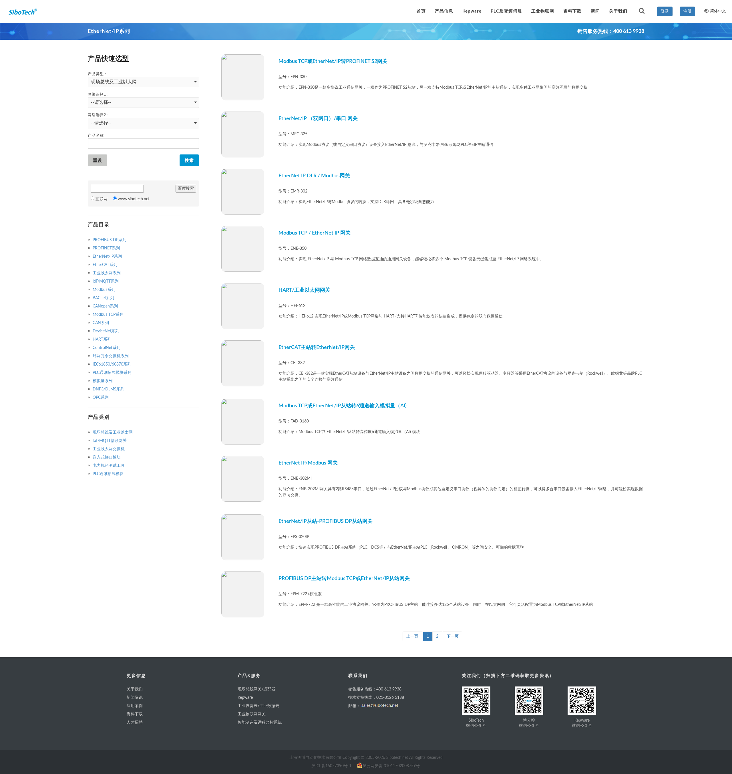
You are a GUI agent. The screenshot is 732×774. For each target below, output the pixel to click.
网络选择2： (99, 115)
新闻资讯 (135, 698)
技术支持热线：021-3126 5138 (376, 698)
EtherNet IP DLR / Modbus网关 (314, 175)
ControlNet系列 (106, 348)
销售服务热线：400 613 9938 (374, 689)
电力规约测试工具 (108, 466)
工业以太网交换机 (108, 449)
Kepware (245, 698)
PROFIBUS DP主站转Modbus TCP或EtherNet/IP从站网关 (344, 578)
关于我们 (135, 689)
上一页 (412, 636)
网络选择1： (99, 94)
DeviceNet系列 (105, 331)
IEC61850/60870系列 (111, 364)
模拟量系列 (102, 381)
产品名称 (96, 135)
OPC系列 (100, 398)
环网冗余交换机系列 (110, 356)
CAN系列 (100, 323)
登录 (665, 11)
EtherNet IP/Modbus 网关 (308, 463)
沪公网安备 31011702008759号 (391, 766)
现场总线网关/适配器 (256, 689)
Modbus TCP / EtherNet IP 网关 (315, 233)
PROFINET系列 (106, 248)
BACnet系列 (103, 298)
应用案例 (135, 706)
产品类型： (98, 74)
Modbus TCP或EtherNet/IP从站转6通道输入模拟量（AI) (343, 405)
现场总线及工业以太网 (112, 432)
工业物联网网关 (252, 714)
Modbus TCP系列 (108, 315)
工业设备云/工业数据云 (258, 706)
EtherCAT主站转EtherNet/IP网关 (317, 347)
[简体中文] (704, 9)
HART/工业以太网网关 (304, 290)
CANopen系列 (105, 306)
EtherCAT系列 (104, 265)
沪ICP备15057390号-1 (331, 766)
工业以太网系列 (106, 273)
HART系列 (101, 340)
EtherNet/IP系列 (107, 257)
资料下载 (135, 714)
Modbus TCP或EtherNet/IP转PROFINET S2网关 (333, 61)
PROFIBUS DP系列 (109, 240)
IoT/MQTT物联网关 (109, 441)
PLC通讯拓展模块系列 (112, 373)
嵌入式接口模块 (106, 457)
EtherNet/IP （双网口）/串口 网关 (318, 118)
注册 (687, 11)
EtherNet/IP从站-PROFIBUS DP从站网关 (326, 521)
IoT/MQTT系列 (105, 281)
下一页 (453, 636)
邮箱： (354, 706)
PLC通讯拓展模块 (108, 474)
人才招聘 (135, 723)
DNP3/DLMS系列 (108, 389)
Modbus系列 (103, 290)
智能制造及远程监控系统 (260, 723)
